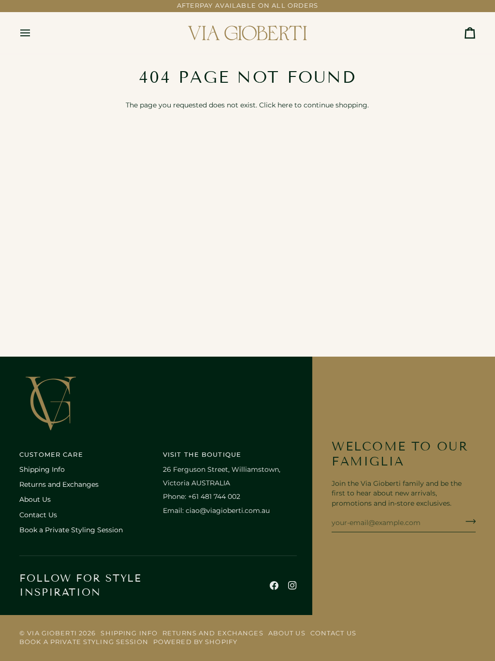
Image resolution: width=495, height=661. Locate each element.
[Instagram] (292, 585)
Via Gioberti (52, 633)
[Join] (468, 521)
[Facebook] (274, 585)
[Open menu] (33, 33)
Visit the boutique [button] (202, 454)
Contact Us (38, 515)
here (284, 105)
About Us (35, 499)
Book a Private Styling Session (71, 530)
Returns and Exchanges (59, 484)
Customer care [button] (51, 454)
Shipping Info (42, 469)
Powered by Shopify (195, 642)
